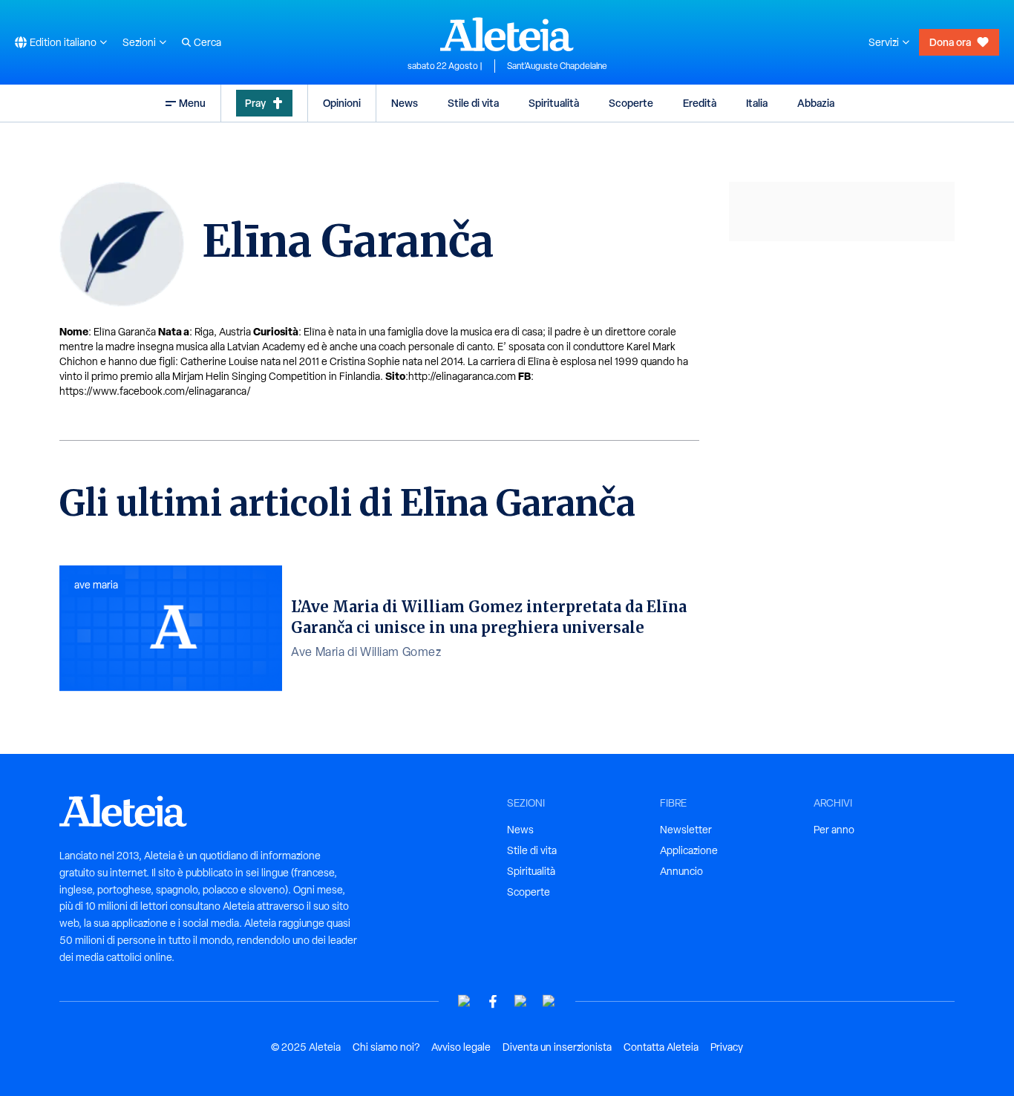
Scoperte (631, 103)
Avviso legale (461, 1047)
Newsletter (686, 829)
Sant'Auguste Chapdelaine (557, 66)
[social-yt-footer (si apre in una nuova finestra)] (464, 1001)
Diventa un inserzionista (557, 1047)
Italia (757, 103)
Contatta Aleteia (661, 1047)
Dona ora (950, 42)
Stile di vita (473, 103)
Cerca (207, 42)
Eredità (699, 103)
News (404, 103)
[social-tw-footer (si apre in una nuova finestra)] (521, 1001)
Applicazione (689, 850)
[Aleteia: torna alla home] (507, 34)
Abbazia (815, 103)
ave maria (96, 584)
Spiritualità (554, 103)
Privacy (726, 1047)
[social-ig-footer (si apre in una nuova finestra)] (549, 1001)
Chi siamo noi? (386, 1047)
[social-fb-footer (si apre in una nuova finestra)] (493, 1001)
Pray (255, 103)
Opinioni (342, 103)
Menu (192, 103)
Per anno (834, 829)
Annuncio (681, 871)
